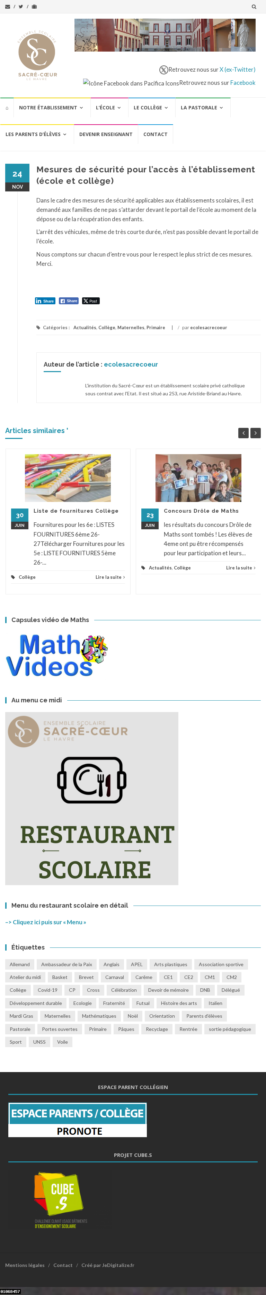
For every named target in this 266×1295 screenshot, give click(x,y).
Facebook (243, 82)
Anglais (111, 964)
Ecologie (82, 1003)
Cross (93, 990)
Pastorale (20, 1029)
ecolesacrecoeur (208, 327)
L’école (105, 107)
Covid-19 (47, 990)
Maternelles (130, 327)
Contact (155, 134)
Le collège (148, 107)
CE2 (188, 977)
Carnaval (114, 977)
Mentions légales (25, 1265)
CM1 (210, 977)
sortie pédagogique (230, 1029)
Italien (215, 1003)
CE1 (168, 977)
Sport (16, 1042)
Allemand (20, 964)
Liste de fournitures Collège (76, 511)
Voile (62, 1042)
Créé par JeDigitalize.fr (107, 1265)
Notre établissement (48, 107)
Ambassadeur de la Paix (66, 964)
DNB (205, 990)
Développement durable (36, 1003)
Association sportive (221, 964)
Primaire (156, 327)
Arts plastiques (170, 964)
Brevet (86, 977)
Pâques (126, 1029)
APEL (137, 964)
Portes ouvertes (60, 1029)
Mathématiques (99, 1016)
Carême (143, 977)
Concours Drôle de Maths (201, 511)
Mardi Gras (21, 1016)
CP (72, 990)
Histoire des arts (179, 1003)
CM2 (232, 977)
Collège (106, 327)
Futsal (143, 1003)
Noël (133, 1016)
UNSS (39, 1042)
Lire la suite (109, 577)
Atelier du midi (25, 977)
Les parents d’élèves (33, 134)
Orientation (162, 1016)
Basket (60, 977)
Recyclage (157, 1029)
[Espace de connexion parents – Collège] (77, 1119)
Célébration (124, 990)
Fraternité (114, 1003)
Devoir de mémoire (168, 990)
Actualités (84, 327)
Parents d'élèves (204, 1016)
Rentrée (188, 1029)
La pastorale (199, 107)
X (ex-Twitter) (238, 69)
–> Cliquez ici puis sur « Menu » (45, 922)
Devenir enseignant (106, 134)
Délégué (231, 990)
